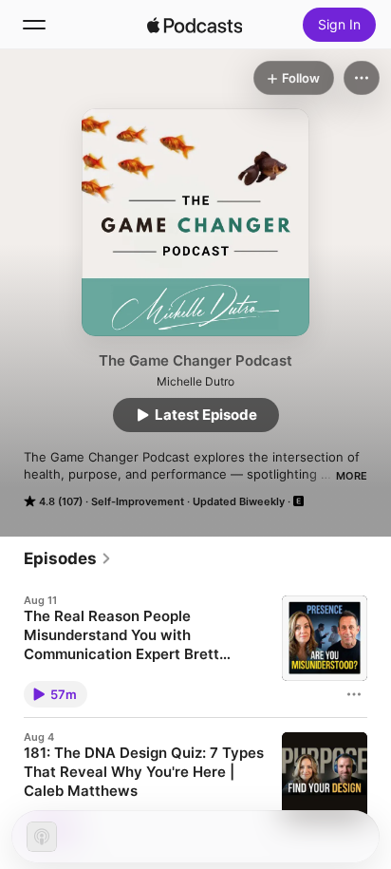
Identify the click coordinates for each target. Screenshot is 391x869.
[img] (194, 24)
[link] (68, 558)
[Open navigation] (34, 25)
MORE (351, 475)
